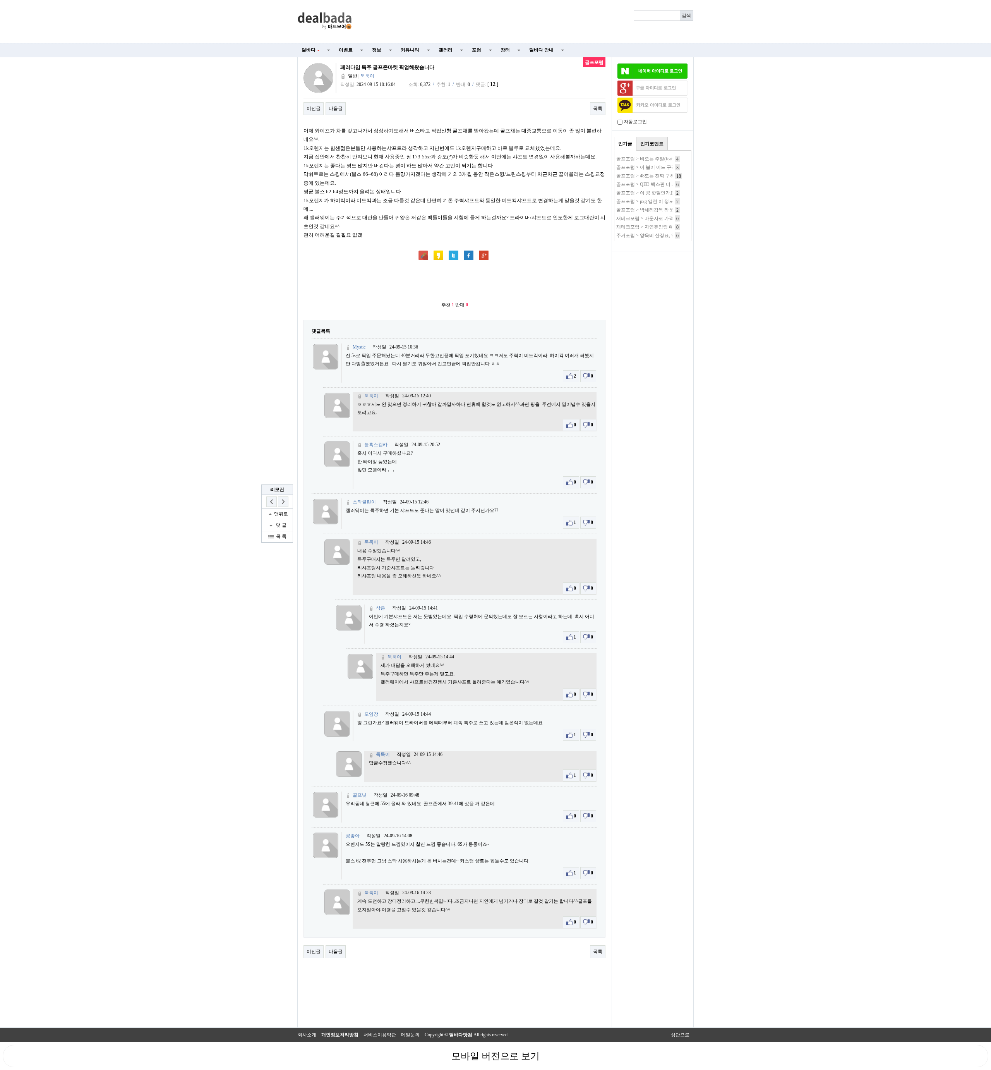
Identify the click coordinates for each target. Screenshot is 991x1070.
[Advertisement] (527, 21)
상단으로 (680, 1034)
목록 (597, 108)
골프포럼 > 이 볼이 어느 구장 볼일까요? (657, 167)
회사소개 (307, 1034)
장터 (505, 50)
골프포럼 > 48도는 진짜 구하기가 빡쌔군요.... (662, 176)
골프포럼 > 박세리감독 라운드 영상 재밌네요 (662, 210)
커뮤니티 (410, 50)
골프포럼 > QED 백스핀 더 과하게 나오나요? (661, 184)
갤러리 (446, 50)
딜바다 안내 (541, 50)
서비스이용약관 (379, 1034)
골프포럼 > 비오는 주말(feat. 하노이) (653, 158)
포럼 (476, 50)
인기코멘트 (652, 143)
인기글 (625, 143)
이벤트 (346, 50)
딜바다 (310, 50)
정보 (376, 50)
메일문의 (410, 1034)
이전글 (314, 108)
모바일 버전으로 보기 (495, 1056)
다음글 (336, 108)
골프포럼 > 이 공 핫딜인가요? (646, 193)
